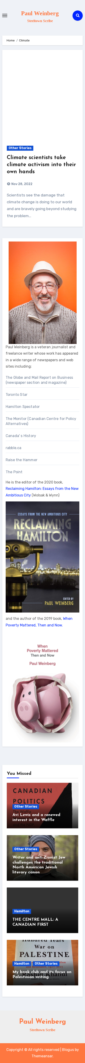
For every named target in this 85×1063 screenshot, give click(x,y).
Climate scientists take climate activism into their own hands (41, 165)
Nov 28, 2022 (21, 184)
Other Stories (20, 148)
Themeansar (42, 1056)
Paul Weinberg (40, 13)
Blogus (68, 1050)
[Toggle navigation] (4, 15)
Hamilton (21, 911)
